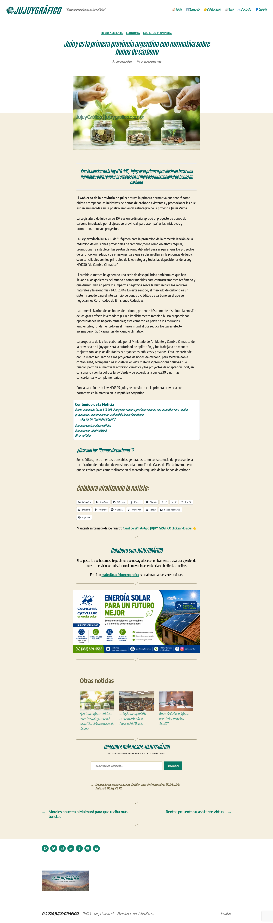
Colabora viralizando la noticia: (93, 426)
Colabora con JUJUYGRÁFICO (90, 431)
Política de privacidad (97, 913)
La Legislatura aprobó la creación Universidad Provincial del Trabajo (132, 718)
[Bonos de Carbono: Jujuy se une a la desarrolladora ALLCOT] (176, 701)
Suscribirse (173, 765)
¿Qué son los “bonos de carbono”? (97, 419)
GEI (166, 784)
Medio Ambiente (112, 32)
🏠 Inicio (177, 9)
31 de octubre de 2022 (151, 61)
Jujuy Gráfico (126, 61)
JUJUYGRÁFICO (67, 913)
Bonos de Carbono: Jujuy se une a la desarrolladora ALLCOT (174, 718)
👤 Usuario (261, 9)
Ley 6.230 (105, 788)
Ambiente (99, 784)
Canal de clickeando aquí (157, 528)
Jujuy (171, 784)
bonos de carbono (113, 784)
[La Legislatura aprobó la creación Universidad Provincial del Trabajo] (136, 701)
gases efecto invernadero (152, 784)
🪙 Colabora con (212, 9)
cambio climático (131, 784)
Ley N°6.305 (116, 788)
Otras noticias (83, 435)
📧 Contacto (244, 9)
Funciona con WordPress (135, 913)
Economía (133, 32)
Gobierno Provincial (157, 32)
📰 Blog (229, 9)
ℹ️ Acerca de (192, 9)
